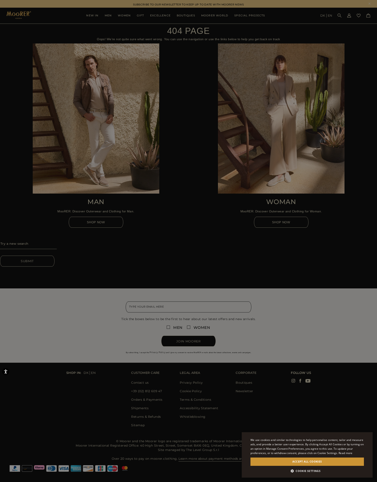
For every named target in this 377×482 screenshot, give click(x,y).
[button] (307, 471)
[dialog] (188, 241)
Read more (346, 453)
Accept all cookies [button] (307, 461)
